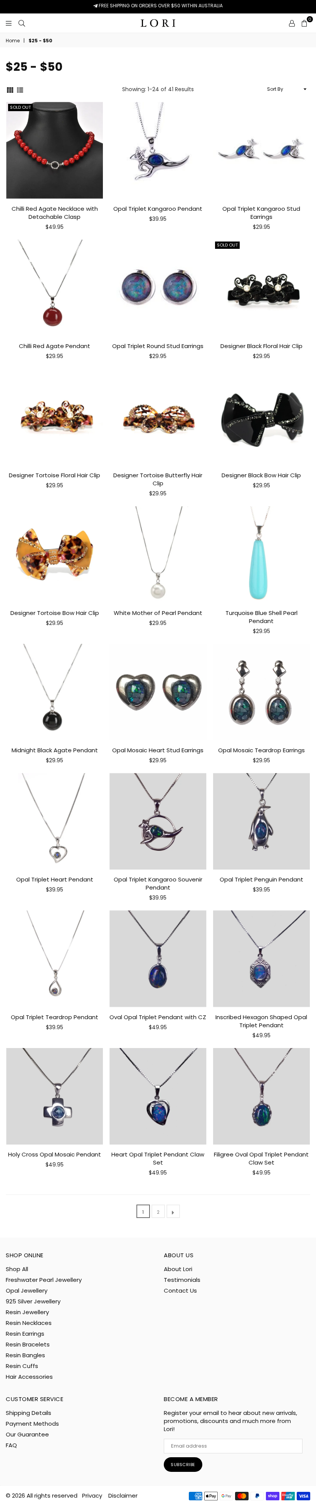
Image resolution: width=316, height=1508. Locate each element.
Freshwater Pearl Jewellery (44, 1280)
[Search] (22, 23)
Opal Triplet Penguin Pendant (261, 879)
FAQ (11, 1445)
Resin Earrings (25, 1334)
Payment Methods (32, 1424)
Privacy (92, 1495)
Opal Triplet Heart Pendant (54, 879)
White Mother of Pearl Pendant (158, 613)
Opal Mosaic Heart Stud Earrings (157, 750)
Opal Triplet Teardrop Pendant (54, 1017)
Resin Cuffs (22, 1366)
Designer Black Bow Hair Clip (261, 475)
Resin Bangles (25, 1355)
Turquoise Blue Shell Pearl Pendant (261, 617)
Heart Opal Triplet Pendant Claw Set (157, 1158)
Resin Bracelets (28, 1344)
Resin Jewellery (27, 1312)
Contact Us (180, 1290)
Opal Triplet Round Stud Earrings (157, 346)
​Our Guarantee (27, 1434)
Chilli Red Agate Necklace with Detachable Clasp (55, 213)
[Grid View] (10, 89)
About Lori (178, 1269)
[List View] (20, 89)
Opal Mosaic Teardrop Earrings (261, 750)
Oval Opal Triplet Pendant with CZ (157, 1017)
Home (13, 41)
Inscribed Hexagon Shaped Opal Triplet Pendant (261, 1021)
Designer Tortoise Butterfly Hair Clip (157, 479)
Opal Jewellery (26, 1290)
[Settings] (292, 23)
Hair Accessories (29, 1377)
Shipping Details (28, 1413)
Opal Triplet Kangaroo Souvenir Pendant (158, 883)
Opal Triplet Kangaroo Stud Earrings (261, 213)
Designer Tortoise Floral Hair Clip (54, 475)
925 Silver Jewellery (33, 1301)
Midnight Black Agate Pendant (55, 750)
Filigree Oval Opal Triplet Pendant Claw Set (261, 1158)
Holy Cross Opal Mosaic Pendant (54, 1154)
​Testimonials (182, 1280)
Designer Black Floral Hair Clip (261, 346)
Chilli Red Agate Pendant (54, 346)
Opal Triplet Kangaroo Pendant (157, 209)
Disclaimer (123, 1495)
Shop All (17, 1269)
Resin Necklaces (29, 1323)
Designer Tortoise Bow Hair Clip (54, 613)
